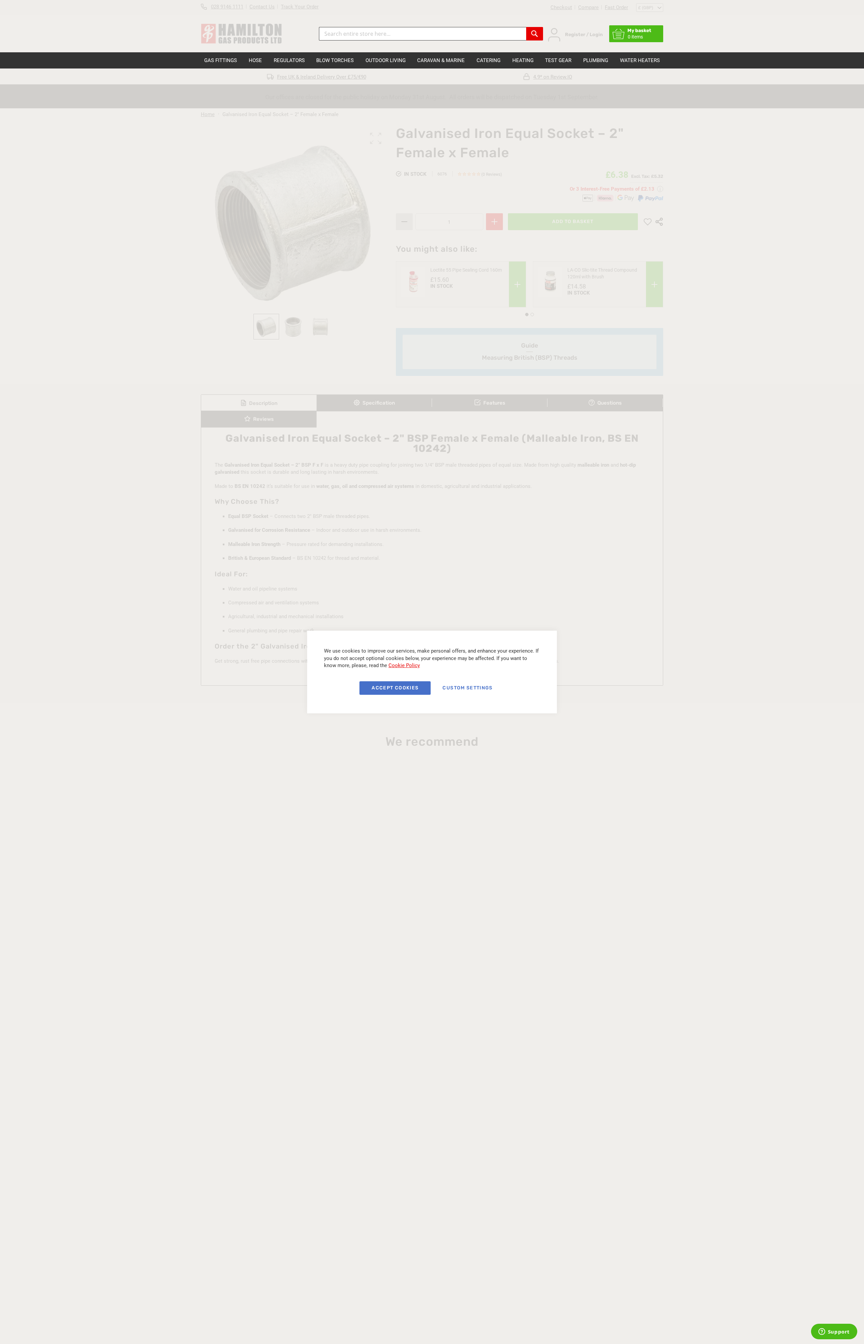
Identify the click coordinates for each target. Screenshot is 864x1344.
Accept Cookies (395, 688)
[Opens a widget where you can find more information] (834, 1332)
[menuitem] (220, 60)
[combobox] (422, 33)
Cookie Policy (404, 665)
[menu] (432, 60)
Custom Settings (467, 688)
